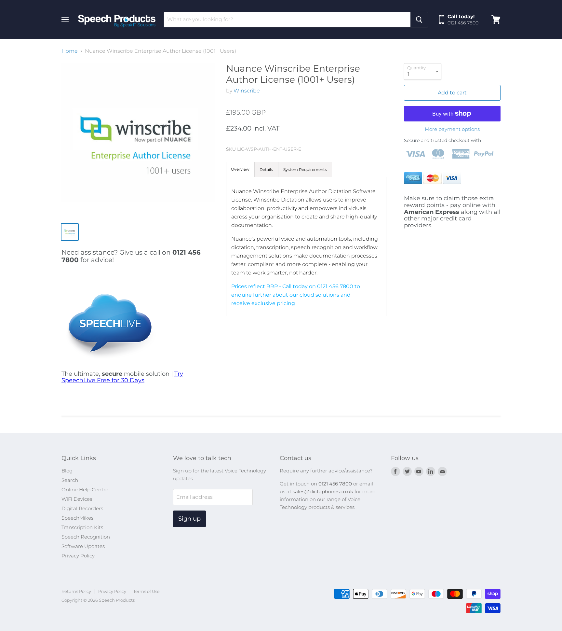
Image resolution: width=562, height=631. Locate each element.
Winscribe (247, 91)
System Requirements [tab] (305, 169)
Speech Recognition (85, 537)
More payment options (452, 129)
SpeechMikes (77, 518)
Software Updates (83, 546)
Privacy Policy (78, 556)
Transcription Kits (82, 527)
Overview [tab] (240, 169)
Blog (67, 471)
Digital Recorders (82, 508)
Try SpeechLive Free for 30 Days (122, 377)
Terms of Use (146, 591)
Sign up (189, 518)
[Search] (419, 19)
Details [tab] (266, 169)
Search (69, 480)
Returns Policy (76, 591)
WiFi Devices (76, 499)
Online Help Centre (84, 489)
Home (69, 51)
